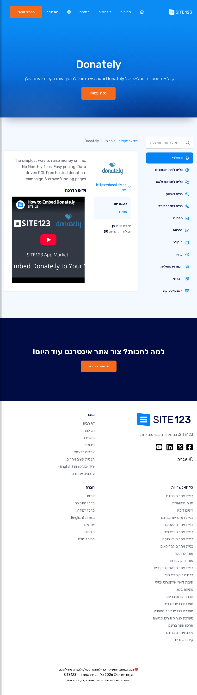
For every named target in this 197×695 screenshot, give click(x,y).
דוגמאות (105, 12)
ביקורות (89, 445)
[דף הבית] (141, 12)
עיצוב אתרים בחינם (179, 633)
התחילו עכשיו (26, 12)
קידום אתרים (184, 640)
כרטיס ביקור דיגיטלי (179, 575)
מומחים (90, 532)
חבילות (125, 12)
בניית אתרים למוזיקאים (176, 546)
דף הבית (89, 423)
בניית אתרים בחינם (179, 496)
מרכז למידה (86, 510)
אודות (91, 496)
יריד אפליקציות (128, 141)
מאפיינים (89, 438)
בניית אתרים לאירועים (177, 539)
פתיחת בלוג (184, 589)
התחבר (53, 12)
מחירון (109, 141)
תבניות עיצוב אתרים (81, 459)
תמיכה (85, 12)
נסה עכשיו (98, 93)
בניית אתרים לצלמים (178, 532)
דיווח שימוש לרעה (89, 680)
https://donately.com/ (111, 187)
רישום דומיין (185, 510)
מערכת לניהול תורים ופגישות (173, 618)
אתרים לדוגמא (84, 452)
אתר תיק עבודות (181, 561)
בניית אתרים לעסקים (178, 525)
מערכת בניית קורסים (178, 604)
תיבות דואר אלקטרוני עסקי (174, 582)
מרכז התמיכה (85, 503)
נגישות (71, 680)
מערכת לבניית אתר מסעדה (173, 611)
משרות (82, 517)
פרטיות (108, 680)
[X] (180, 447)
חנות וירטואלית (182, 503)
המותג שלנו (86, 539)
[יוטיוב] (159, 447)
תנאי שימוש (123, 680)
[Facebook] (189, 447)
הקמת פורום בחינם (179, 597)
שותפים (89, 525)
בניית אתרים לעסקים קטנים (173, 568)
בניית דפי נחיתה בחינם (177, 517)
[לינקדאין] (169, 447)
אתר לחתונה (184, 553)
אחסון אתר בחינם (180, 625)
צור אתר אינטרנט (99, 366)
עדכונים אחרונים (83, 474)
